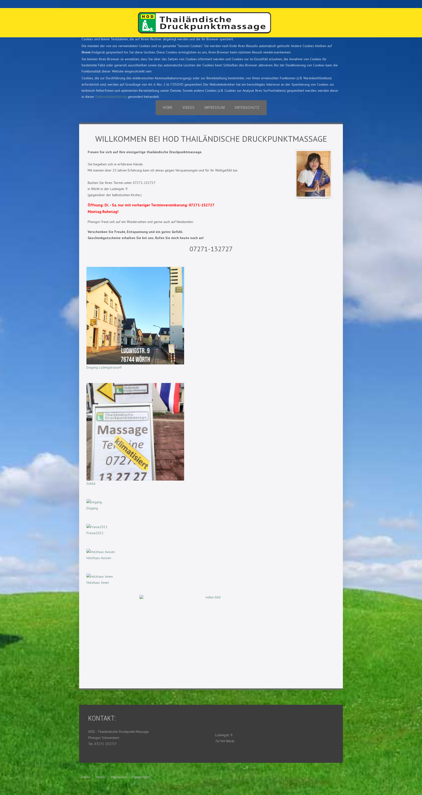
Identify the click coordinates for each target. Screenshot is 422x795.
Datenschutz (247, 107)
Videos (188, 107)
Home (168, 107)
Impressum (214, 107)
